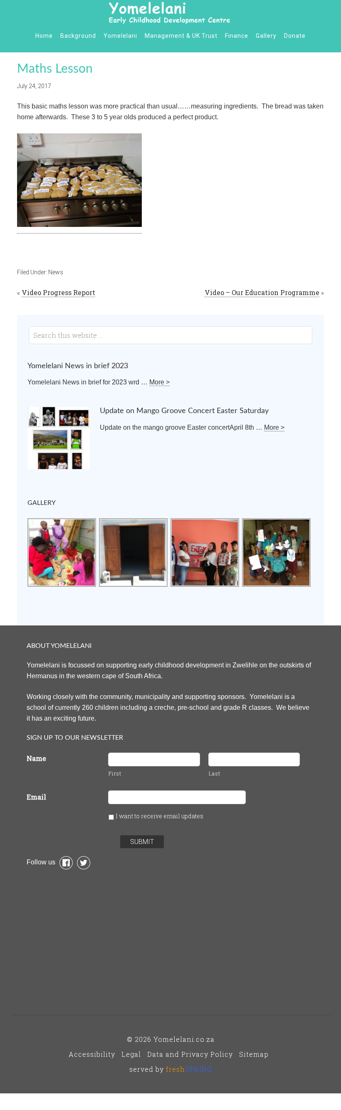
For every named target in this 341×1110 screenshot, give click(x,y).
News (55, 272)
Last (214, 773)
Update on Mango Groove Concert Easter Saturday (184, 411)
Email (36, 797)
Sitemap (254, 1054)
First (115, 773)
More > (159, 382)
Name (36, 758)
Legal (131, 1054)
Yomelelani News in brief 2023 (77, 366)
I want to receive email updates (159, 816)
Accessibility (92, 1054)
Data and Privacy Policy (190, 1054)
